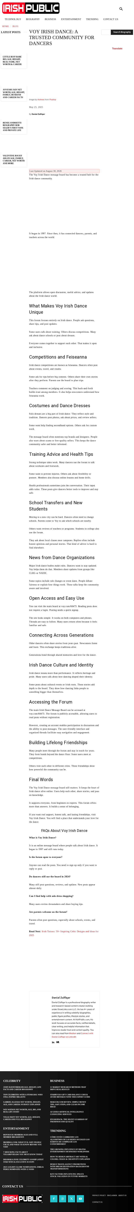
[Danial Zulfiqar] (40, 1019)
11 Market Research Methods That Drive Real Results (68, 1088)
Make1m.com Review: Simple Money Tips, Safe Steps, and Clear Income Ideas (68, 1104)
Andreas (40, 99)
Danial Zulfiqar (38, 114)
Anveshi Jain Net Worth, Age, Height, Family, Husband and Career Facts (14, 94)
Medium (72, 1033)
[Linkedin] (53, 1041)
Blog (16, 26)
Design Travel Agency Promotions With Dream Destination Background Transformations (69, 1166)
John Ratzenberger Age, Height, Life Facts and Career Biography (22, 1088)
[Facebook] (53, 1198)
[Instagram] (62, 1198)
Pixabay (52, 99)
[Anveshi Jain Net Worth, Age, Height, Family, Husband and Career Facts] (14, 78)
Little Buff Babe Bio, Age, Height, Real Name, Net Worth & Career (12, 61)
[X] (71, 1198)
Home (5, 26)
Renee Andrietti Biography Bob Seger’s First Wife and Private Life (13, 127)
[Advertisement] (64, 143)
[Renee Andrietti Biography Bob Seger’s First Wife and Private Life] (14, 111)
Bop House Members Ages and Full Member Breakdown (20, 1136)
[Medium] (58, 1041)
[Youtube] (80, 1198)
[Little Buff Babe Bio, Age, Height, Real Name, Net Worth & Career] (14, 45)
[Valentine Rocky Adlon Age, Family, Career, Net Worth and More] (14, 144)
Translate (117, 48)
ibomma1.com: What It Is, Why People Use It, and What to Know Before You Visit (22, 1144)
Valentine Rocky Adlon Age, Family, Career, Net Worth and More (14, 160)
